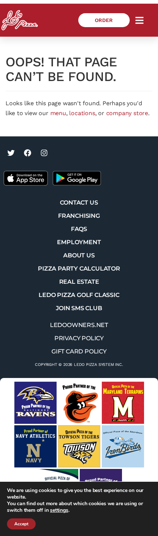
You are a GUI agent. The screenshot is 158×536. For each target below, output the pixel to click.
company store (127, 113)
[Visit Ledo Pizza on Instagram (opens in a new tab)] (44, 153)
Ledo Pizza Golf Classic (79, 294)
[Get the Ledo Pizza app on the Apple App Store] (26, 177)
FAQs (79, 228)
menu (58, 113)
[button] (140, 20)
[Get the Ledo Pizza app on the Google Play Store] (76, 177)
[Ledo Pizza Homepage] (20, 20)
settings (59, 510)
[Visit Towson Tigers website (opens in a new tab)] (79, 446)
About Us (78, 255)
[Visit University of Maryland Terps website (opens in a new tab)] (123, 403)
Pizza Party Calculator (79, 268)
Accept (21, 524)
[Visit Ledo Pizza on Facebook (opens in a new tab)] (27, 153)
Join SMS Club (79, 308)
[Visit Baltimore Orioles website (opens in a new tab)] (79, 403)
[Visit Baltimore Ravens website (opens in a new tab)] (35, 403)
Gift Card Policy (79, 351)
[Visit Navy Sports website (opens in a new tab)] (35, 446)
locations (82, 113)
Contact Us (79, 202)
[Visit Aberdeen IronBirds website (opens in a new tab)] (123, 446)
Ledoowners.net (79, 325)
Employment (79, 242)
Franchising (79, 215)
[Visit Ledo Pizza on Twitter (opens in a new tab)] (11, 153)
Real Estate (79, 281)
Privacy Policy (79, 338)
